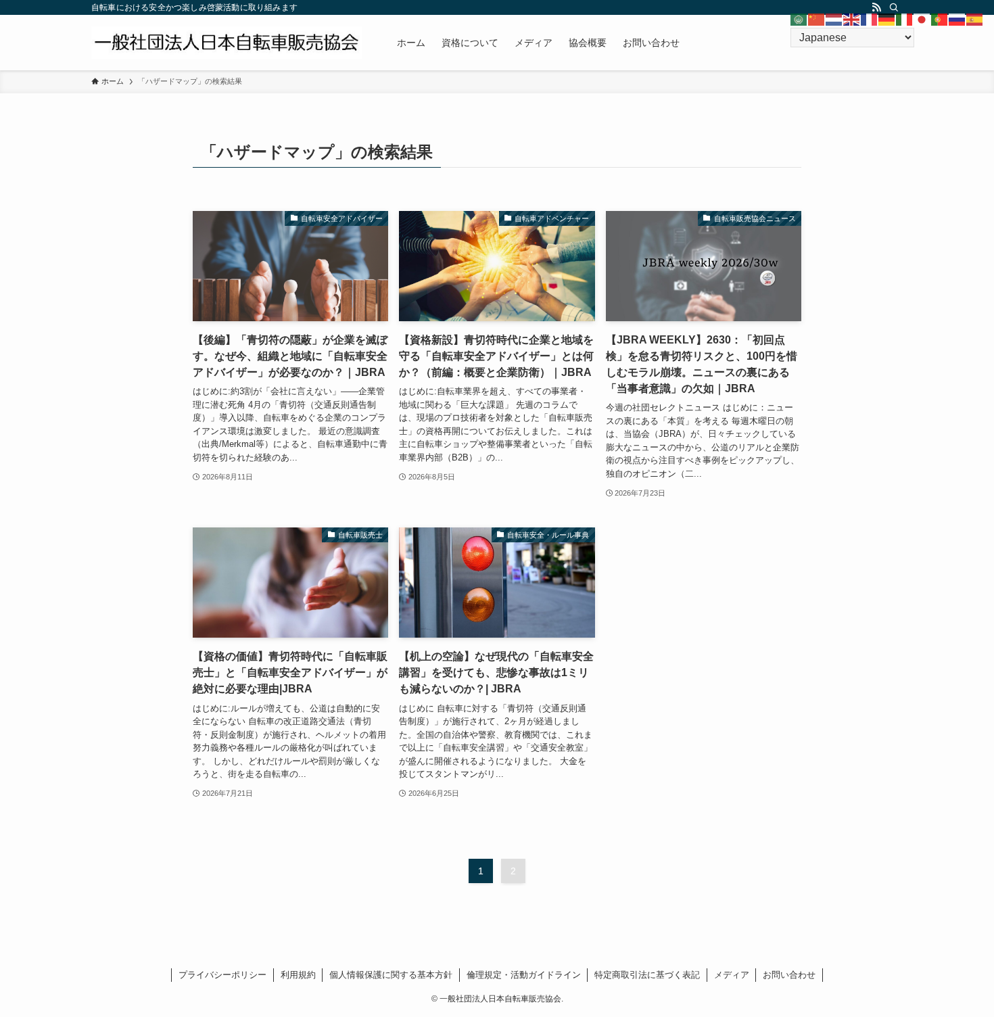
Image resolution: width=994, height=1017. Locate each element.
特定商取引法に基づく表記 (647, 975)
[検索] (894, 7)
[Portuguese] (940, 18)
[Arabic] (799, 18)
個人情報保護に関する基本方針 (390, 975)
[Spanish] (975, 18)
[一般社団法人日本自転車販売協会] (226, 43)
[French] (869, 18)
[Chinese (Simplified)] (817, 18)
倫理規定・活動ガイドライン (524, 975)
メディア (731, 975)
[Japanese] (922, 18)
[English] (852, 18)
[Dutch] (834, 18)
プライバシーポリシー (222, 975)
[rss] (876, 7)
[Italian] (905, 18)
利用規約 (298, 975)
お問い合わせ (789, 975)
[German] (887, 18)
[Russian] (957, 18)
